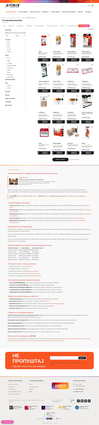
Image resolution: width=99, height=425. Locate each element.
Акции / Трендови (11, 12)
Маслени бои (29, 25)
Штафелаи (45, 12)
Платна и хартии (35, 12)
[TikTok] (89, 400)
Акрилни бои (11, 25)
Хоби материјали (80, 218)
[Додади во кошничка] (44, 59)
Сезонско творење (59, 340)
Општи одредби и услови (14, 391)
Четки (73, 218)
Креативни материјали (69, 12)
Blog (30, 391)
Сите (4, 25)
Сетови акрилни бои (72, 25)
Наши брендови (81, 214)
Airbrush (63, 25)
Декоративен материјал (48, 340)
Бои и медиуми (23, 12)
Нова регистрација (89, 1)
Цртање (80, 12)
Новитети (76, 220)
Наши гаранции (12, 389)
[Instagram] (82, 400)
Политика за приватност (14, 394)
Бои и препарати (14, 211)
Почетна (4, 17)
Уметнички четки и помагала (33, 273)
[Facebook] (78, 400)
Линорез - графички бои (52, 25)
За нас (31, 384)
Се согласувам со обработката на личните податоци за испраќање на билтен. (66, 363)
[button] (90, 29)
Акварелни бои (20, 25)
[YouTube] (85, 400)
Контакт (31, 389)
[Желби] (89, 5)
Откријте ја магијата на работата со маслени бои (31, 179)
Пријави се (82, 358)
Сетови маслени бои (84, 25)
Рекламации (11, 386)
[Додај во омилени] (48, 35)
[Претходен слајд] (39, 132)
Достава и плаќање (13, 384)
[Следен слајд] (48, 132)
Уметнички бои (20, 17)
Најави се (80, 1)
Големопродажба (33, 386)
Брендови (88, 12)
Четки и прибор (55, 12)
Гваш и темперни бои (39, 25)
